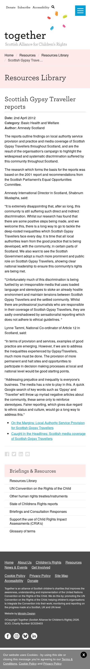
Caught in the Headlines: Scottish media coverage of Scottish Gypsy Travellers (48, 436)
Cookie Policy (15, 575)
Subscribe (24, 7)
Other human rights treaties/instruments (39, 496)
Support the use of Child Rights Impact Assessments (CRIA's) (38, 521)
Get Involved (41, 567)
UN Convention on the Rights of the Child (40, 488)
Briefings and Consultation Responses (38, 511)
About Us (25, 562)
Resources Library (55, 55)
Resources (27, 55)
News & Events (16, 567)
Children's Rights (48, 562)
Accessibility (41, 7)
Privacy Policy (40, 575)
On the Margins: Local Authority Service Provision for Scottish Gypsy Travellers (48, 425)
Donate (10, 7)
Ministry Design (26, 613)
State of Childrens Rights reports (34, 503)
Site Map (61, 575)
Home (9, 55)
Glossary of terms (22, 531)
